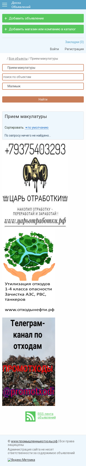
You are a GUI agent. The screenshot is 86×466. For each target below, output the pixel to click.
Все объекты (18, 58)
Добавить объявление (26, 18)
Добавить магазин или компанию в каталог (42, 29)
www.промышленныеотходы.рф (34, 441)
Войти (53, 49)
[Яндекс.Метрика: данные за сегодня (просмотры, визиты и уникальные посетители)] (21, 460)
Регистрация (73, 49)
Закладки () (73, 42)
